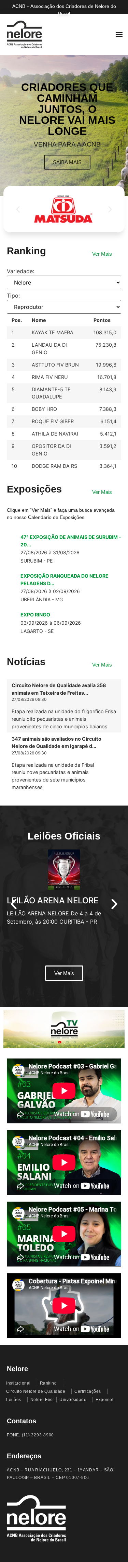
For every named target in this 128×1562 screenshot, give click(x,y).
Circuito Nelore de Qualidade (35, 1391)
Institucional (18, 1383)
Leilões (13, 1399)
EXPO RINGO (35, 614)
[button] (119, 34)
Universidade (72, 1399)
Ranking (48, 1383)
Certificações (87, 1391)
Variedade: (20, 271)
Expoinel (104, 1399)
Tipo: (13, 295)
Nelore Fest (42, 1399)
